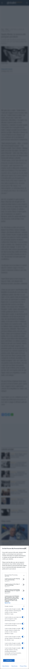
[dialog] (14, 607)
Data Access (14, 666)
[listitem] (14, 575)
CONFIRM (9, 660)
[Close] (26, 548)
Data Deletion (5, 666)
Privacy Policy (23, 666)
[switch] (23, 579)
